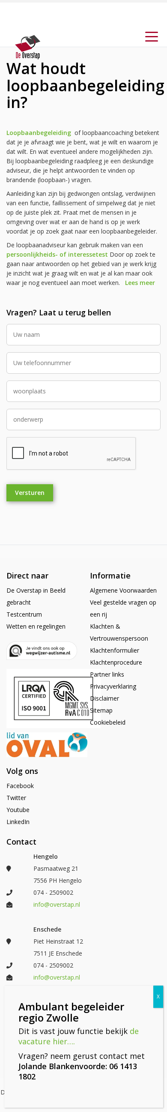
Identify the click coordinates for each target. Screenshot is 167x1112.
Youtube (18, 810)
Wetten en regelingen (36, 626)
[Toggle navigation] (152, 36)
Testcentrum (24, 614)
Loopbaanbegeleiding (38, 133)
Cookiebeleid (107, 722)
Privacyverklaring (113, 686)
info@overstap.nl (56, 904)
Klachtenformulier (114, 650)
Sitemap (101, 710)
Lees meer (140, 283)
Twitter (16, 798)
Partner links (107, 674)
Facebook (20, 786)
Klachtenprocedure (116, 662)
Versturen (30, 493)
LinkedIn (18, 822)
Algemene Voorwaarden (123, 590)
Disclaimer (104, 698)
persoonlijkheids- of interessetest (57, 254)
